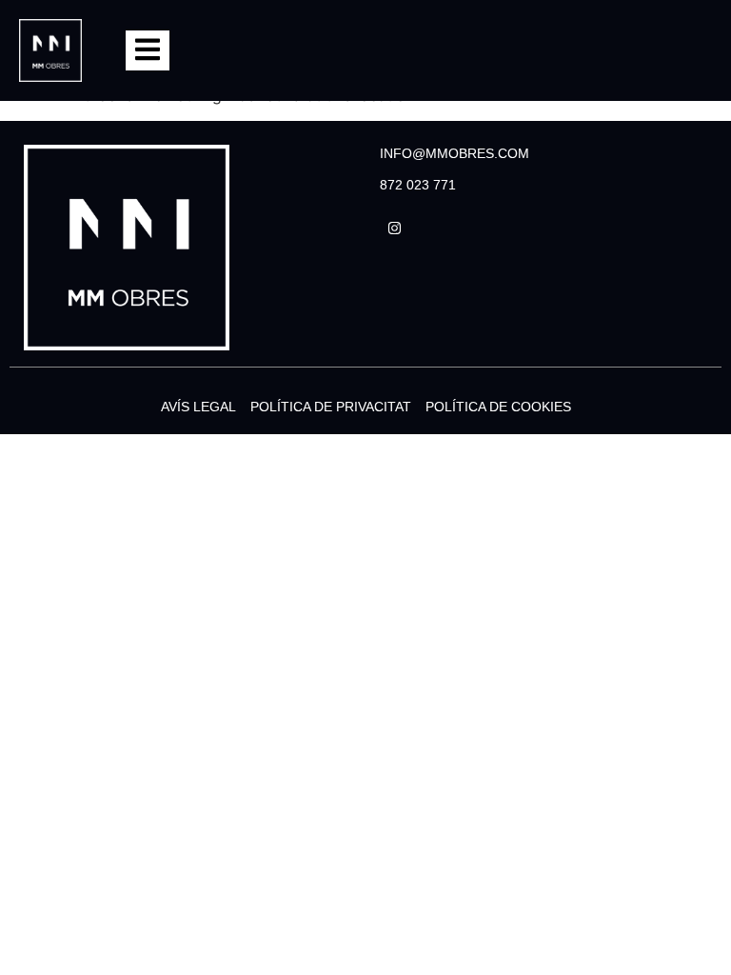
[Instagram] (394, 227)
